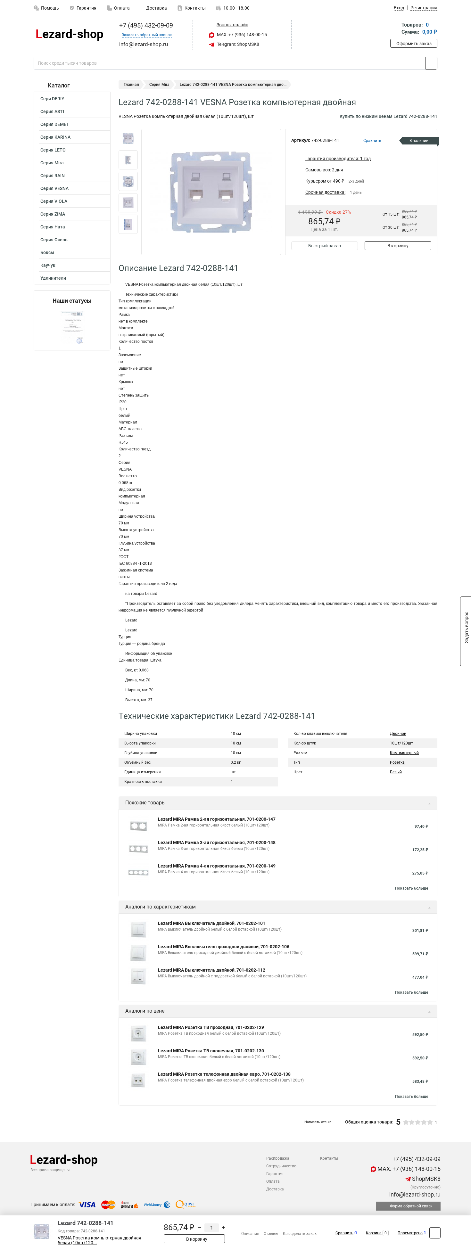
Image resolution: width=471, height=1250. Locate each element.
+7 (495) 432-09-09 (145, 25)
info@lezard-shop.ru (414, 1194)
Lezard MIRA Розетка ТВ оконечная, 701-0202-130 (211, 1050)
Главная (131, 84)
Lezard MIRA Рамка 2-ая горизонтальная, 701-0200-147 (217, 819)
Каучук (47, 265)
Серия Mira (52, 162)
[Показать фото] (128, 138)
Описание (250, 1233)
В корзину (398, 245)
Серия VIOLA (53, 201)
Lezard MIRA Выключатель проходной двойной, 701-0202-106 (223, 946)
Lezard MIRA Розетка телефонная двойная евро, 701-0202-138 (224, 1074)
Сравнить (344, 1233)
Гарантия (86, 8)
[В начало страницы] (435, 1232)
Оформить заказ (414, 43)
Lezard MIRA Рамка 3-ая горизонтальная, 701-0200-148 (217, 842)
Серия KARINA (55, 137)
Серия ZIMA (52, 214)
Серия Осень (54, 239)
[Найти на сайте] (431, 63)
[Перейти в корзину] (394, 29)
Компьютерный (404, 753)
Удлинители (53, 278)
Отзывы (271, 1233)
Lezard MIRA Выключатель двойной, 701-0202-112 (211, 970)
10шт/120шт (401, 743)
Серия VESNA (54, 188)
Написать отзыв (317, 1122)
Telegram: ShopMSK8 (237, 44)
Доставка (156, 8)
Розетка (397, 762)
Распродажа (277, 1158)
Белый (396, 772)
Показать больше (411, 888)
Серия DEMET (54, 124)
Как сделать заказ (300, 1233)
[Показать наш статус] (72, 327)
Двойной (398, 733)
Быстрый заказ (324, 245)
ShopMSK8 (426, 1178)
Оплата (122, 8)
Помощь (50, 8)
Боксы (47, 252)
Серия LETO (53, 149)
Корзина (374, 1233)
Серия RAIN (52, 175)
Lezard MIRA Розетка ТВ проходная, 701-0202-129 (211, 1027)
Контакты (195, 8)
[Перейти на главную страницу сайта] (70, 35)
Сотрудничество (281, 1166)
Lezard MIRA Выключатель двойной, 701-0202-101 (211, 923)
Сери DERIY (52, 98)
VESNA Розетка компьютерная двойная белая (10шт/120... (99, 1240)
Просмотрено (410, 1233)
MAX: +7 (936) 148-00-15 (241, 34)
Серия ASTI (52, 111)
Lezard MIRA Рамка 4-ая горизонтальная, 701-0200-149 (217, 865)
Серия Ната (52, 226)
